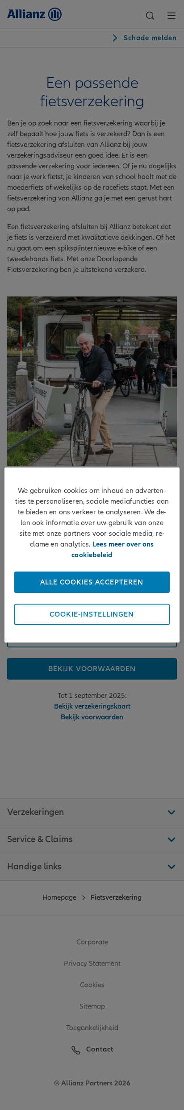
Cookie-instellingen (92, 614)
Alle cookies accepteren (91, 582)
